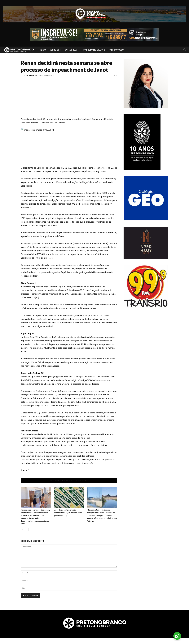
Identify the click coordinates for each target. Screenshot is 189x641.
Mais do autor (82, 481)
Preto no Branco (30, 75)
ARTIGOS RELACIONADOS (61, 481)
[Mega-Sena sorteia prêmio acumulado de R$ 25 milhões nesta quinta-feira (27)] (69, 497)
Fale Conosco (116, 49)
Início (43, 49)
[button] (184, 50)
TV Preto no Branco (94, 49)
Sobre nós (55, 49)
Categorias (70, 49)
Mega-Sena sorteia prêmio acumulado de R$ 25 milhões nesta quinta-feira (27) (68, 512)
